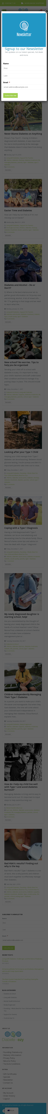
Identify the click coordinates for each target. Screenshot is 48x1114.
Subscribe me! (10, 95)
